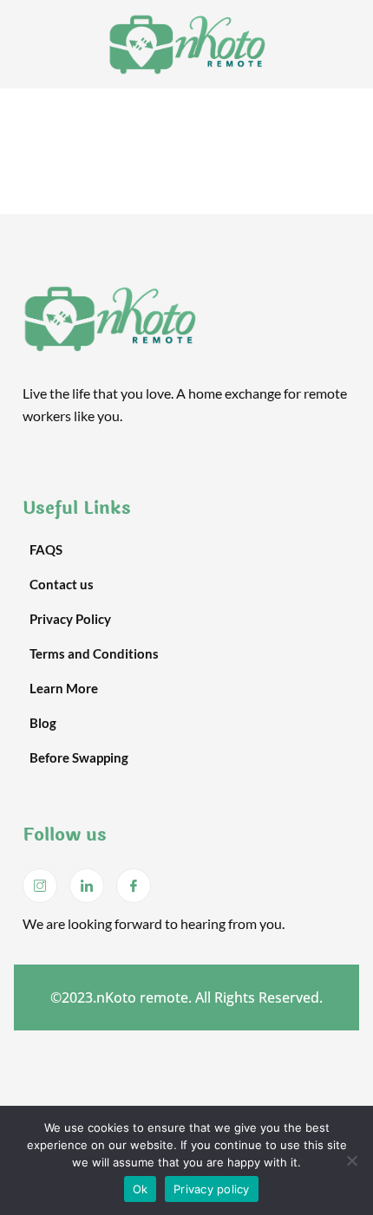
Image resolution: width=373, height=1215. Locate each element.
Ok (140, 1189)
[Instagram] (40, 885)
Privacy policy (211, 1189)
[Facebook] (133, 885)
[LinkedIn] (86, 885)
